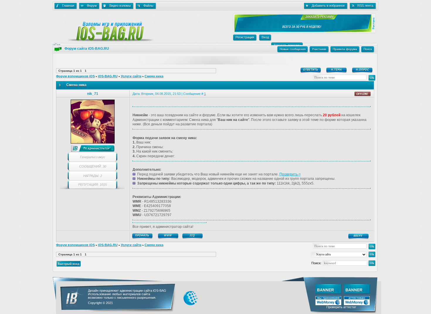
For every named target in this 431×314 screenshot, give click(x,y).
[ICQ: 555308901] (193, 236)
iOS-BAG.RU (108, 76)
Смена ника (154, 76)
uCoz (56, 45)
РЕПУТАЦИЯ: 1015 (92, 184)
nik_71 (92, 94)
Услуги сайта (131, 76)
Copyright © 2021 (100, 303)
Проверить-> (290, 174)
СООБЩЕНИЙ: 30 (92, 166)
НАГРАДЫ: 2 (92, 176)
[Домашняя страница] (168, 236)
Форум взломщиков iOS (75, 76)
